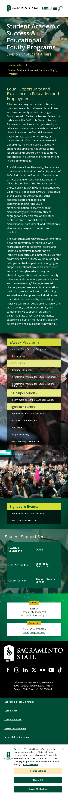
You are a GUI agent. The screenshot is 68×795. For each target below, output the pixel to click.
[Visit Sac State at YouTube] (51, 670)
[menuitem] (20, 549)
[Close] (62, 749)
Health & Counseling (15, 550)
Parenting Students (15, 728)
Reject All (38, 780)
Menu (47, 8)
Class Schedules (18, 565)
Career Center (17, 580)
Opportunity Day (20, 434)
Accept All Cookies (37, 789)
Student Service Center (45, 581)
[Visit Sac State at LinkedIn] (25, 670)
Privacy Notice (30, 764)
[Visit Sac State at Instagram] (16, 670)
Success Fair (18, 427)
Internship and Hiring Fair (25, 420)
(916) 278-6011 (44, 689)
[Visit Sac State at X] (34, 670)
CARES (39, 549)
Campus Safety (13, 719)
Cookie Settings (38, 771)
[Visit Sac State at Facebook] (8, 670)
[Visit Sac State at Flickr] (42, 670)
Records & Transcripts (42, 565)
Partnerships (18, 356)
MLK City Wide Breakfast (25, 520)
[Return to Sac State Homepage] (23, 8)
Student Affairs (15, 65)
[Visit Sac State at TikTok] (60, 670)
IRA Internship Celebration (25, 441)
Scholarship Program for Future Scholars (33, 376)
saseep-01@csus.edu (34, 632)
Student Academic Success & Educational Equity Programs (32, 72)
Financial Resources (22, 369)
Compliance (10, 710)
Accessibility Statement (17, 737)
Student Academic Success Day (28, 413)
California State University (19, 701)
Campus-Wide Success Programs (29, 349)
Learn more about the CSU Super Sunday (33, 399)
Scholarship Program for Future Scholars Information (33, 385)
